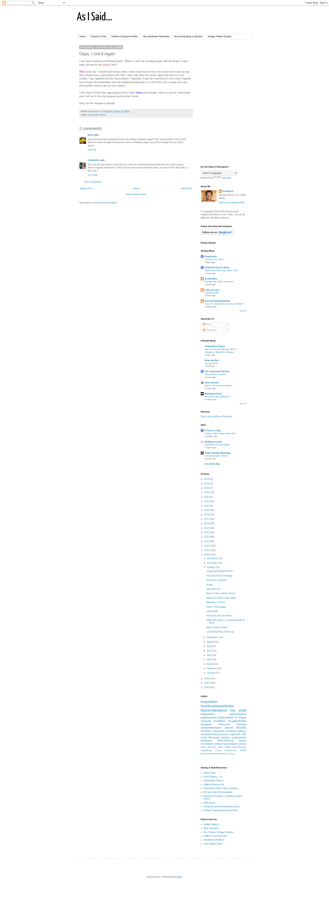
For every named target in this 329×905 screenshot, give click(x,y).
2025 (207, 483)
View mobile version (135, 194)
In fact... (210, 584)
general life (93, 115)
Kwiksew (231, 754)
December (212, 558)
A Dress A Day (213, 430)
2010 (207, 550)
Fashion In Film (98, 36)
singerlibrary (206, 750)
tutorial (229, 727)
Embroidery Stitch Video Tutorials (221, 788)
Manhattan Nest (213, 393)
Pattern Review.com (214, 784)
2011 (207, 545)
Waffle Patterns (211, 824)
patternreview (209, 717)
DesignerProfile (237, 720)
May (209, 655)
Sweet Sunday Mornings (218, 453)
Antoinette (93, 160)
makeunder (219, 731)
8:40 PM (92, 150)
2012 (207, 541)
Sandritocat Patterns (214, 839)
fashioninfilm (225, 717)
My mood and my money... (219, 615)
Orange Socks (211, 363)
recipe (204, 737)
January (211, 672)
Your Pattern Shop (213, 843)
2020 (207, 505)
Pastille (227, 747)
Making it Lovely (213, 441)
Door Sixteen (212, 382)
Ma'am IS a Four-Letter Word (221, 598)
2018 (207, 514)
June (209, 650)
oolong (217, 744)
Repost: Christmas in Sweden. (219, 385)
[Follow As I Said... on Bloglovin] (217, 234)
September (213, 637)
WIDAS (243, 750)
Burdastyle (214, 737)
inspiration (209, 702)
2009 (207, 554)
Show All (243, 311)
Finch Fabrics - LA (213, 776)
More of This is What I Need (220, 593)
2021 (207, 501)
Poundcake (211, 256)
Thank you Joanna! (216, 580)
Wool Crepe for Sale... (217, 627)
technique (231, 731)
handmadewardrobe (217, 706)
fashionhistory (238, 714)
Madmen (226, 737)
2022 (207, 497)
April (209, 659)
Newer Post (86, 188)
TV (236, 717)
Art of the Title (212, 464)
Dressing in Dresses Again (217, 444)
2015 (207, 528)
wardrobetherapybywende (214, 734)
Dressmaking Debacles (217, 301)
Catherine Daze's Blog (217, 267)
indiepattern (208, 714)
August (211, 642)
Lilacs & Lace (212, 290)
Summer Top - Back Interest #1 (219, 281)
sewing (102, 115)
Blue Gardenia (211, 828)
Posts (208, 324)
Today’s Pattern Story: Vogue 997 (220, 433)
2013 (207, 536)
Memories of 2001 (215, 602)
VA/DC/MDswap (225, 740)
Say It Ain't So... (214, 589)
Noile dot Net (212, 360)
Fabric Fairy (210, 772)
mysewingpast (229, 744)
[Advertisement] (223, 103)
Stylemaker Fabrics (213, 780)
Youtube (241, 724)
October (211, 567)
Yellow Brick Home (215, 346)
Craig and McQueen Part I (219, 571)
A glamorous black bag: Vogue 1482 (221, 270)
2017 (207, 519)
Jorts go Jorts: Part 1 (214, 259)
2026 (207, 479)
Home (82, 36)
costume (206, 720)
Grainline (206, 730)
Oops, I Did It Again (216, 607)
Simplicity (206, 724)
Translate (226, 178)
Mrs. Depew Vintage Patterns (219, 832)
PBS (244, 734)
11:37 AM (92, 175)
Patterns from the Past (215, 836)
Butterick (241, 731)
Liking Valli (212, 611)
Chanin (218, 750)
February (212, 668)
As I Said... (94, 17)
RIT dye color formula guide (218, 792)
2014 (207, 532)
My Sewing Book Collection (188, 36)
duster (220, 747)
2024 (207, 488)
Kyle (90, 135)
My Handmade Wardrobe (156, 36)
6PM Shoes (210, 802)
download (242, 744)
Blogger (178, 877)
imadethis (219, 720)
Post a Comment (92, 182)
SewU (203, 747)
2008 (207, 678)
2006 (207, 687)
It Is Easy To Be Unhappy (219, 575)
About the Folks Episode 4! (217, 396)
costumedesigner (211, 727)
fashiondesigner (214, 710)
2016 (207, 523)
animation (211, 747)
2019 (207, 510)
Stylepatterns (230, 750)
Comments (211, 330)
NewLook (224, 724)
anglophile (234, 734)
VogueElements (239, 747)
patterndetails (239, 737)
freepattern (206, 740)
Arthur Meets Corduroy (215, 374)
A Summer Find (212, 293)
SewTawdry (211, 278)
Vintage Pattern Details (219, 36)
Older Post (186, 188)
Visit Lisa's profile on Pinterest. (216, 416)
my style (238, 710)
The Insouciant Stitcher (217, 371)
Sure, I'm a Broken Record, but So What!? (224, 304)
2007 (207, 683)
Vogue (242, 717)
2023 (207, 492)
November (212, 563)
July (209, 646)
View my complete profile (232, 202)
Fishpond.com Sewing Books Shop (222, 806)
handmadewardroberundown (214, 753)
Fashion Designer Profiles (124, 36)
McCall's (241, 727)
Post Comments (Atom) (105, 202)
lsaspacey (228, 191)
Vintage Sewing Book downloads (221, 810)
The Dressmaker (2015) (216, 456)
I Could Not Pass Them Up (220, 631)
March (210, 664)
